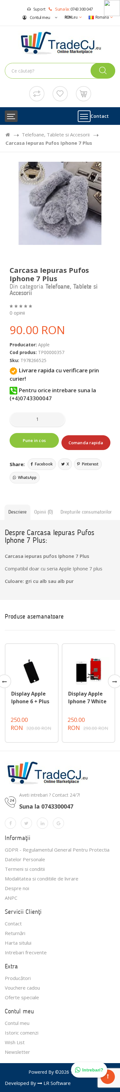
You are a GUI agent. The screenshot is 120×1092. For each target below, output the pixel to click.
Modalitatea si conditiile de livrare (41, 878)
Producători (18, 978)
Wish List (15, 1042)
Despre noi (17, 888)
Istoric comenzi (21, 1032)
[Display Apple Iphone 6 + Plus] (32, 670)
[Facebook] (10, 823)
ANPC (11, 898)
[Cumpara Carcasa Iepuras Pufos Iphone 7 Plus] (60, 203)
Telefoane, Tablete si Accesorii (56, 134)
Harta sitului (18, 943)
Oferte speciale (22, 997)
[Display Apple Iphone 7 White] (89, 670)
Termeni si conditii (25, 869)
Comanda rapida (85, 443)
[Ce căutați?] (103, 70)
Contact (100, 116)
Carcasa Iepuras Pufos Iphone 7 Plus (48, 143)
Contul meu (39, 17)
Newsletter (17, 1052)
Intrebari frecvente (26, 952)
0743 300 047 (81, 9)
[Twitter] (26, 823)
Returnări (15, 933)
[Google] (58, 823)
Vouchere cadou (22, 987)
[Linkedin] (42, 823)
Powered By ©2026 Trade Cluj (60, 1072)
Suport (39, 9)
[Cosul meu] (83, 93)
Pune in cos (34, 440)
